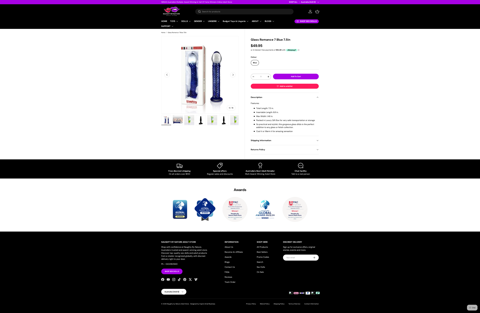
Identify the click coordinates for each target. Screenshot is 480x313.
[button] (317, 11)
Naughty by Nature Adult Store (178, 304)
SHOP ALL (293, 2)
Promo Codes (263, 257)
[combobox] (244, 11)
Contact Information (311, 304)
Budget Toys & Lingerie (234, 21)
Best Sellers (262, 252)
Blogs (227, 262)
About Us (229, 247)
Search (260, 262)
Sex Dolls (261, 267)
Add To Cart (296, 76)
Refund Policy (265, 304)
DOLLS (184, 21)
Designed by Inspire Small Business (202, 304)
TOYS (172, 21)
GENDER (198, 21)
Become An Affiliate (234, 252)
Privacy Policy (251, 304)
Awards (228, 257)
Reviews (228, 277)
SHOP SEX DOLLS (172, 271)
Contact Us (230, 267)
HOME (164, 21)
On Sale (260, 272)
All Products (262, 247)
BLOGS (268, 21)
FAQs (227, 272)
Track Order (230, 282)
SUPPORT (165, 26)
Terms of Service (294, 304)
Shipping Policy (279, 304)
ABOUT (255, 21)
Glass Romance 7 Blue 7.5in (177, 32)
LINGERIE (212, 21)
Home (163, 32)
